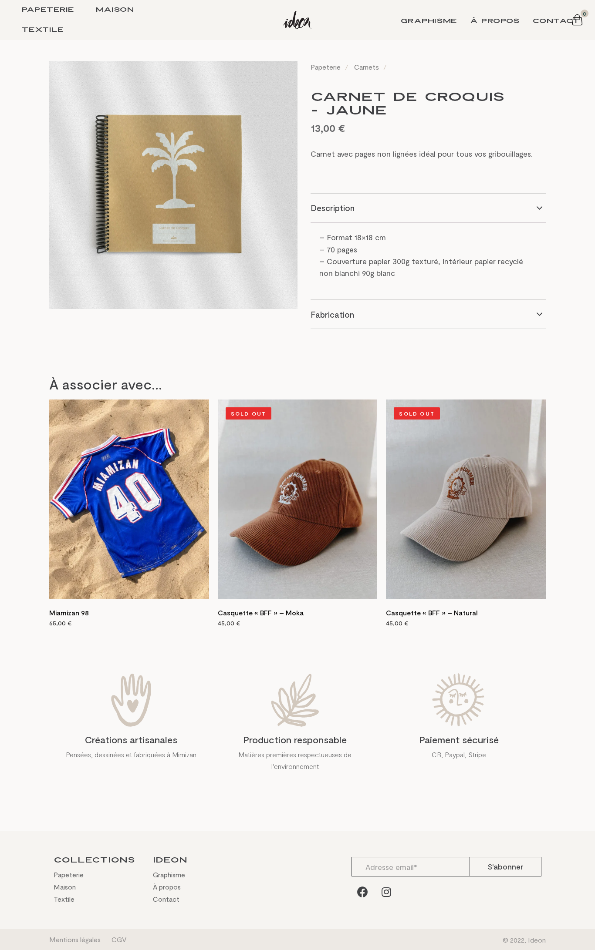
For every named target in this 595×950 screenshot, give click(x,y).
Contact (556, 21)
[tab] (428, 208)
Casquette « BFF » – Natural (432, 612)
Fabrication (332, 314)
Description (333, 208)
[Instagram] (386, 892)
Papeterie (48, 9)
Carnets (366, 67)
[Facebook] (362, 892)
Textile (43, 29)
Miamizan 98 (69, 612)
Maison (115, 9)
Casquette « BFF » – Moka (261, 612)
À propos (495, 21)
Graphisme (429, 21)
